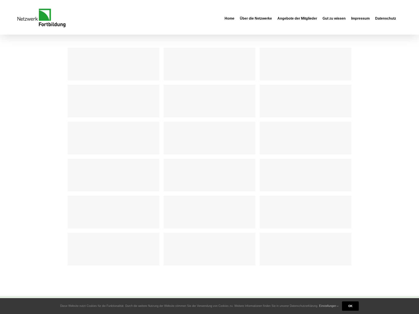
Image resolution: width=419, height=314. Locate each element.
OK (350, 306)
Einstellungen (328, 305)
